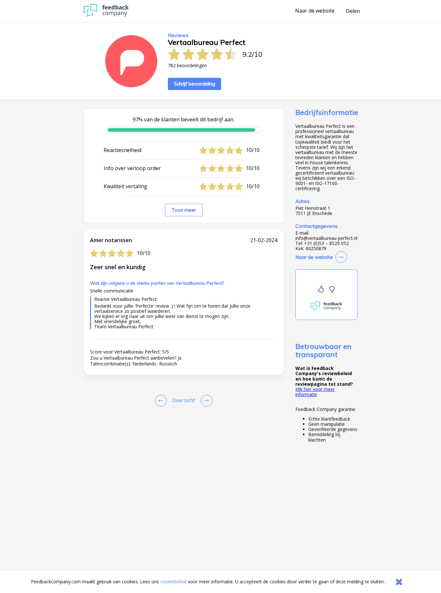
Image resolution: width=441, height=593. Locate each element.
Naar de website (314, 11)
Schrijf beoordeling (194, 84)
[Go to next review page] (205, 400)
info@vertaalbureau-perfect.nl (326, 238)
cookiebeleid (173, 581)
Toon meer (183, 210)
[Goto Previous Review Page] (162, 400)
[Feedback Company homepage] (106, 15)
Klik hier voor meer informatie (315, 391)
